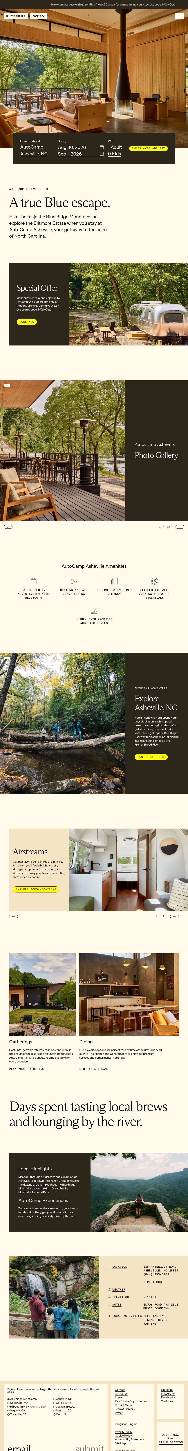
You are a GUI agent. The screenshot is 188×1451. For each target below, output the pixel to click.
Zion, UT (61, 1414)
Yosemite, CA (18, 1414)
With (111, 141)
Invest (119, 1413)
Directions (152, 1282)
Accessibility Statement (129, 1439)
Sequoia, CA (17, 1410)
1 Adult (115, 147)
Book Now (26, 322)
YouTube (166, 1401)
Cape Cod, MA (19, 1402)
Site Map (120, 1443)
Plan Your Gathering (26, 1069)
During (62, 141)
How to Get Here (151, 757)
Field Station (171, 1442)
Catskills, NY (63, 1402)
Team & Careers (125, 1409)
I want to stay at (30, 141)
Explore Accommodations (36, 889)
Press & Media (123, 1405)
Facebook (167, 1397)
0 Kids (114, 153)
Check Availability (148, 148)
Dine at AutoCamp (94, 1069)
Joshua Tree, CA (66, 1406)
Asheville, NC (34, 154)
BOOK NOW (38, 16)
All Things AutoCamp (23, 1399)
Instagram (167, 1393)
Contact (120, 1389)
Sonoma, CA (64, 1410)
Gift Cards (121, 1393)
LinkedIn (166, 1389)
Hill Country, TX (28, 1406)
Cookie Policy (123, 1435)
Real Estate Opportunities (131, 1401)
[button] (8, 527)
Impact (119, 1397)
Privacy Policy (123, 1431)
